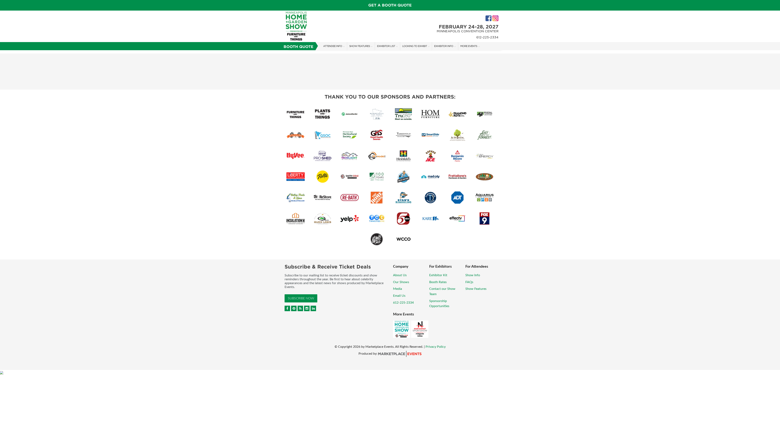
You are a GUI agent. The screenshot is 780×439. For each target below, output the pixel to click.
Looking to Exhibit (414, 46)
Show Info (472, 275)
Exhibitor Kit (438, 275)
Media (397, 288)
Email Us (399, 295)
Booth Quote (298, 47)
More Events (468, 46)
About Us (400, 275)
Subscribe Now (301, 298)
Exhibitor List (386, 46)
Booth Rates (438, 282)
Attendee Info (332, 46)
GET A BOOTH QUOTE (390, 5)
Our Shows (401, 282)
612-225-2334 (403, 302)
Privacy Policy (436, 346)
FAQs (469, 282)
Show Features (359, 46)
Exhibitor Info (443, 46)
